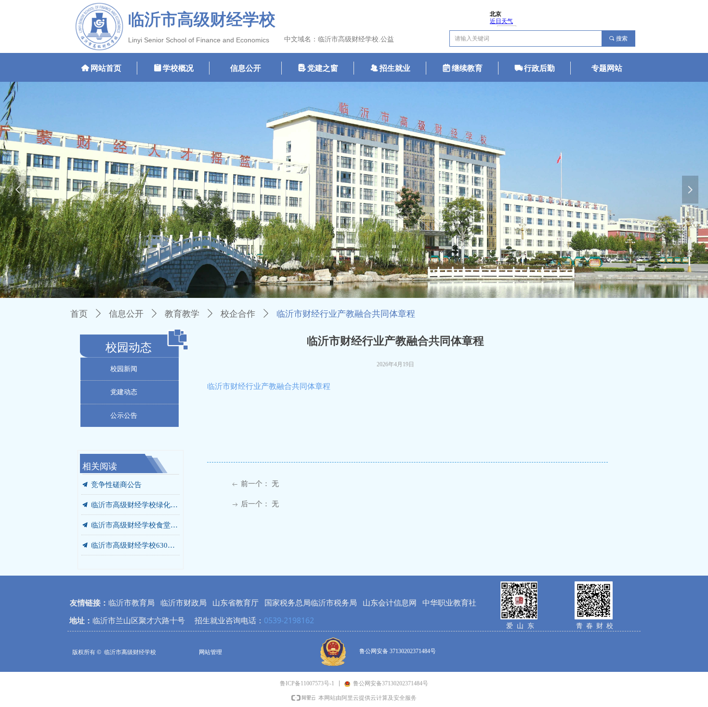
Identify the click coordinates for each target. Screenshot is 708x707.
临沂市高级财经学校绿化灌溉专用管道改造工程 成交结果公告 (135, 498)
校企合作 (238, 314)
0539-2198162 (289, 620)
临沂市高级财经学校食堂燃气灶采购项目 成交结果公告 (135, 519)
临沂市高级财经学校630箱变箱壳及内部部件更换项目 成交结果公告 (135, 539)
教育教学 (182, 314)
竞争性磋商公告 (116, 478)
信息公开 (126, 314)
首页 (79, 314)
